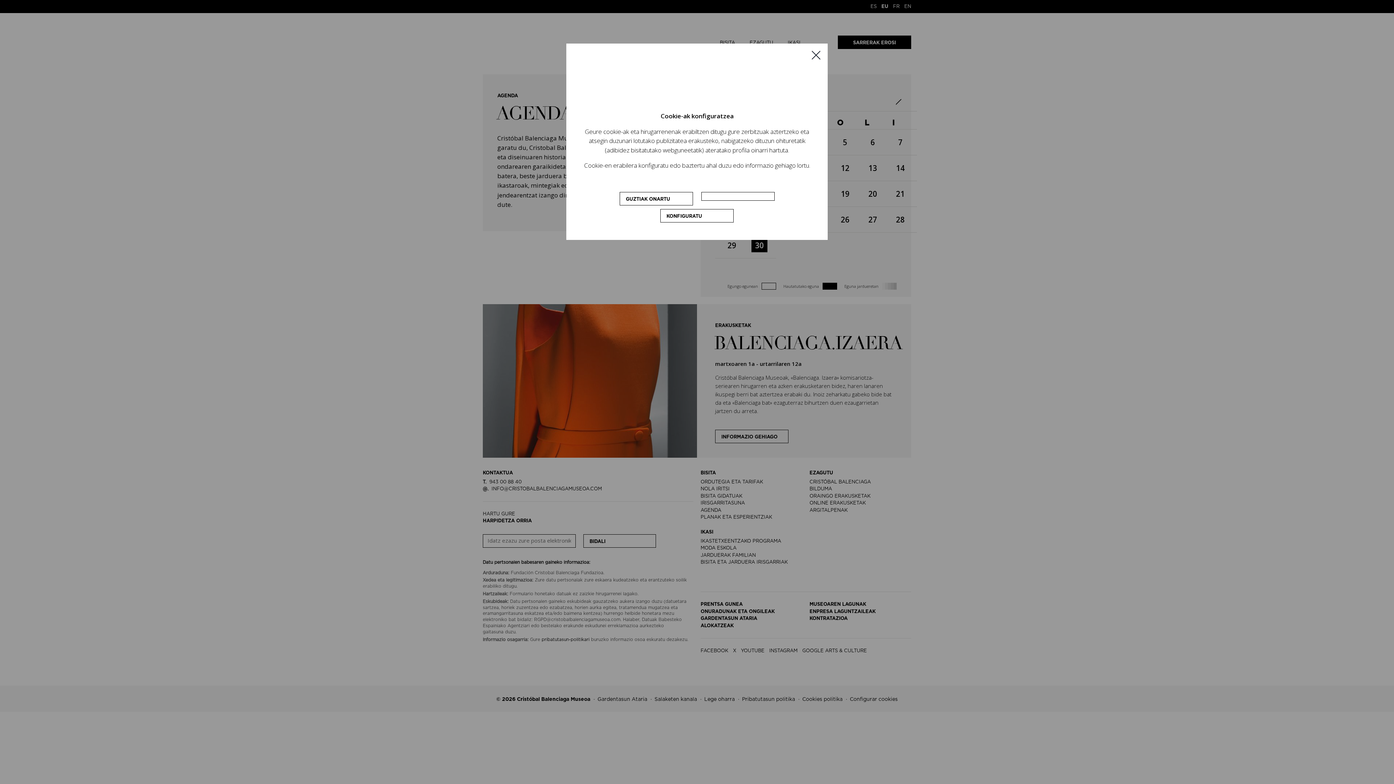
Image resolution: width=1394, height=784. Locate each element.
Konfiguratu (684, 216)
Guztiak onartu (648, 199)
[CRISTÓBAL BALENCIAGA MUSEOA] (697, 83)
